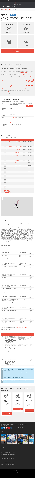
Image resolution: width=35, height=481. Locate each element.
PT (18, 141)
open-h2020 (8, 6)
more (30, 105)
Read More (6, 413)
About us (13, 6)
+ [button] (2, 197)
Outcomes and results (18, 50)
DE (18, 149)
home (3, 6)
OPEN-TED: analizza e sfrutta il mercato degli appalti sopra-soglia (8, 463)
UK (18, 146)
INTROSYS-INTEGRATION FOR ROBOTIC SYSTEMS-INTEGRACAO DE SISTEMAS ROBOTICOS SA (8, 143)
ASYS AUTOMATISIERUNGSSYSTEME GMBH (9, 168)
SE (17, 152)
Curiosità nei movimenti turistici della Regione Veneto (8, 456)
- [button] (2, 199)
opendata (17, 473)
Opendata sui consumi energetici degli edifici (8, 454)
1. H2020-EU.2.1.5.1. (13, 117)
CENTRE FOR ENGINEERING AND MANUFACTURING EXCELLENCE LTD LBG (7, 191)
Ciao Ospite (26, 0)
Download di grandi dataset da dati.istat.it (8, 464)
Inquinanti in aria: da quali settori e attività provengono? (8, 450)
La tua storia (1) (31, 0)
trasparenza (6, 9)
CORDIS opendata (7, 381)
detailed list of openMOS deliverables (21, 327)
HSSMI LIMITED (8, 173)
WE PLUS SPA (8, 165)
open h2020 (10, 9)
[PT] (13, 108)
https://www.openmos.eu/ (14, 111)
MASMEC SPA (8, 171)
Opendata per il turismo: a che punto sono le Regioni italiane (8, 453)
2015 (10, 122)
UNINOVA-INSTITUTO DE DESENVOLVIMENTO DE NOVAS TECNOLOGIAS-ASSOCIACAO (8, 157)
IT (18, 165)
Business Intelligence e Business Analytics (7, 458)
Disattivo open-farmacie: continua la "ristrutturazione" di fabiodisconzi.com (7, 460)
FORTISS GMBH (8, 160)
